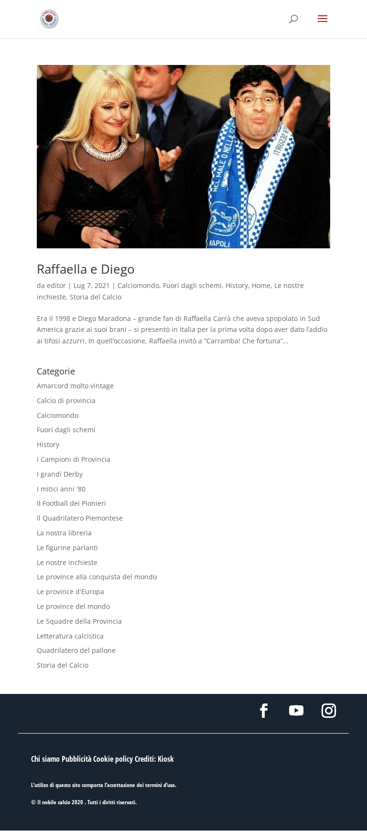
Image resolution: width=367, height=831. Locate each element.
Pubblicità (76, 759)
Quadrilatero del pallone (76, 650)
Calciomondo (138, 285)
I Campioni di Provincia (73, 459)
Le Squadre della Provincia (79, 621)
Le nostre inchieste (67, 562)
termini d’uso (160, 785)
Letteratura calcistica (70, 635)
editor (56, 285)
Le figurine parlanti (67, 547)
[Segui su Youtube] (296, 710)
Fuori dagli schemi (192, 285)
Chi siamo (45, 759)
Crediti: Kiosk (154, 759)
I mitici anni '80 (61, 488)
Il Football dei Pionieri (71, 503)
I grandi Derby (60, 474)
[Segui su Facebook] (263, 710)
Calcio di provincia (66, 400)
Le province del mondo (73, 606)
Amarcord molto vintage (75, 385)
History (237, 285)
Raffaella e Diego (86, 268)
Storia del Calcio (95, 296)
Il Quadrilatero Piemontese (80, 517)
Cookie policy (113, 759)
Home (261, 285)
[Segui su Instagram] (328, 710)
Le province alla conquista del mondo (97, 576)
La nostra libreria (64, 532)
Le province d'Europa (70, 591)
